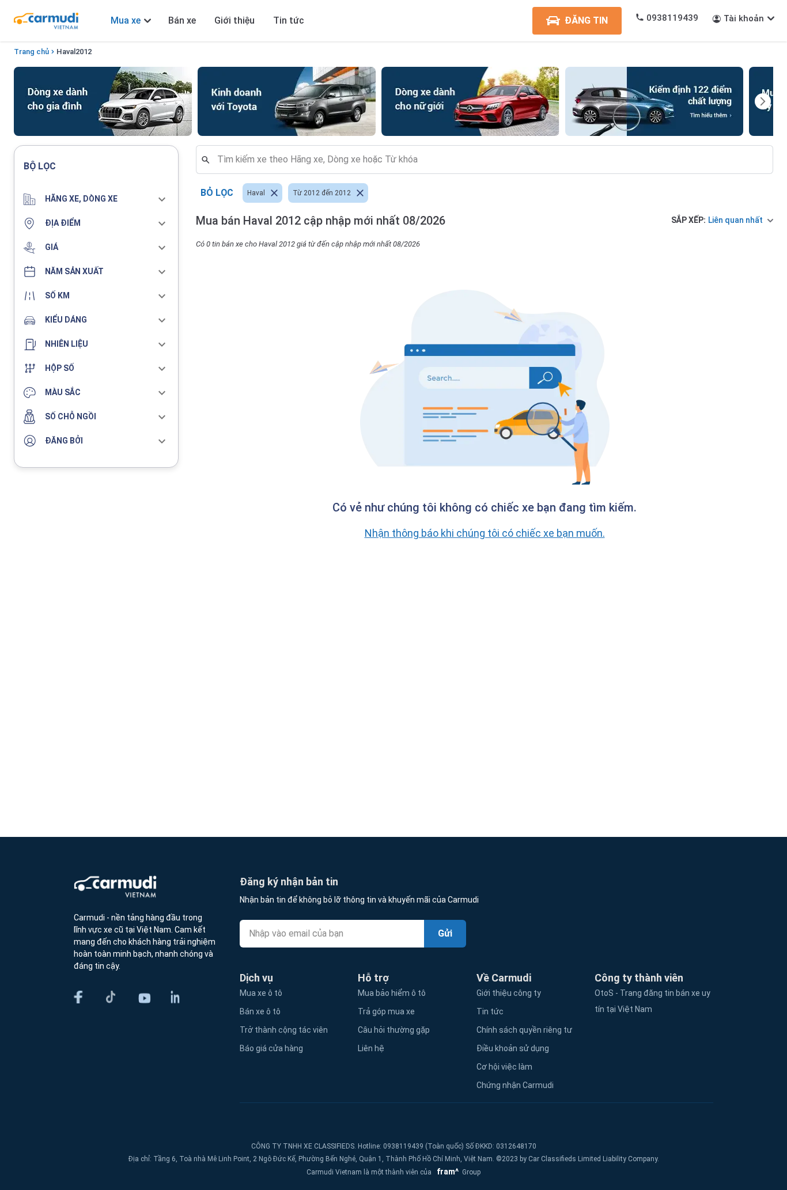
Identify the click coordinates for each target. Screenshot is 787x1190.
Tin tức (288, 20)
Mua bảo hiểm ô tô (392, 993)
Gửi (445, 933)
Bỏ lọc (216, 192)
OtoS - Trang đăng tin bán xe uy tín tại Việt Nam (652, 1001)
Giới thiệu (234, 20)
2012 (83, 51)
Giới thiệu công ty (508, 993)
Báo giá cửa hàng (271, 1048)
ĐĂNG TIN (586, 20)
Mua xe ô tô (261, 993)
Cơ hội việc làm (504, 1066)
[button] (96, 199)
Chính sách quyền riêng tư (524, 1029)
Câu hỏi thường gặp (394, 1029)
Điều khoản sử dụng (512, 1048)
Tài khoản (744, 18)
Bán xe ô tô (260, 1011)
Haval (65, 51)
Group (456, 1172)
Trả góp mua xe (386, 1011)
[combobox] (489, 159)
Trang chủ (31, 51)
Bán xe (182, 20)
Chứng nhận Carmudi (515, 1085)
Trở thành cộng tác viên (284, 1029)
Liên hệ (371, 1048)
